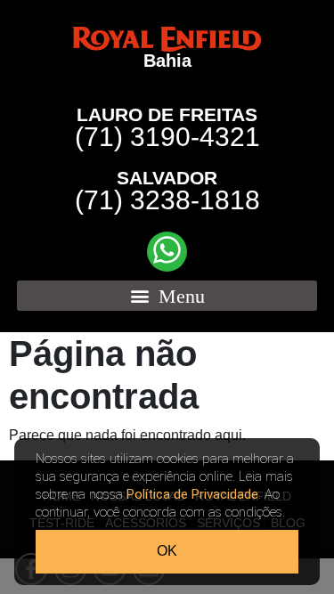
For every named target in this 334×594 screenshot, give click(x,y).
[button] (167, 296)
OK (167, 550)
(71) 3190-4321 (167, 128)
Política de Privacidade (192, 494)
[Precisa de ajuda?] (167, 252)
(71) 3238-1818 (167, 191)
